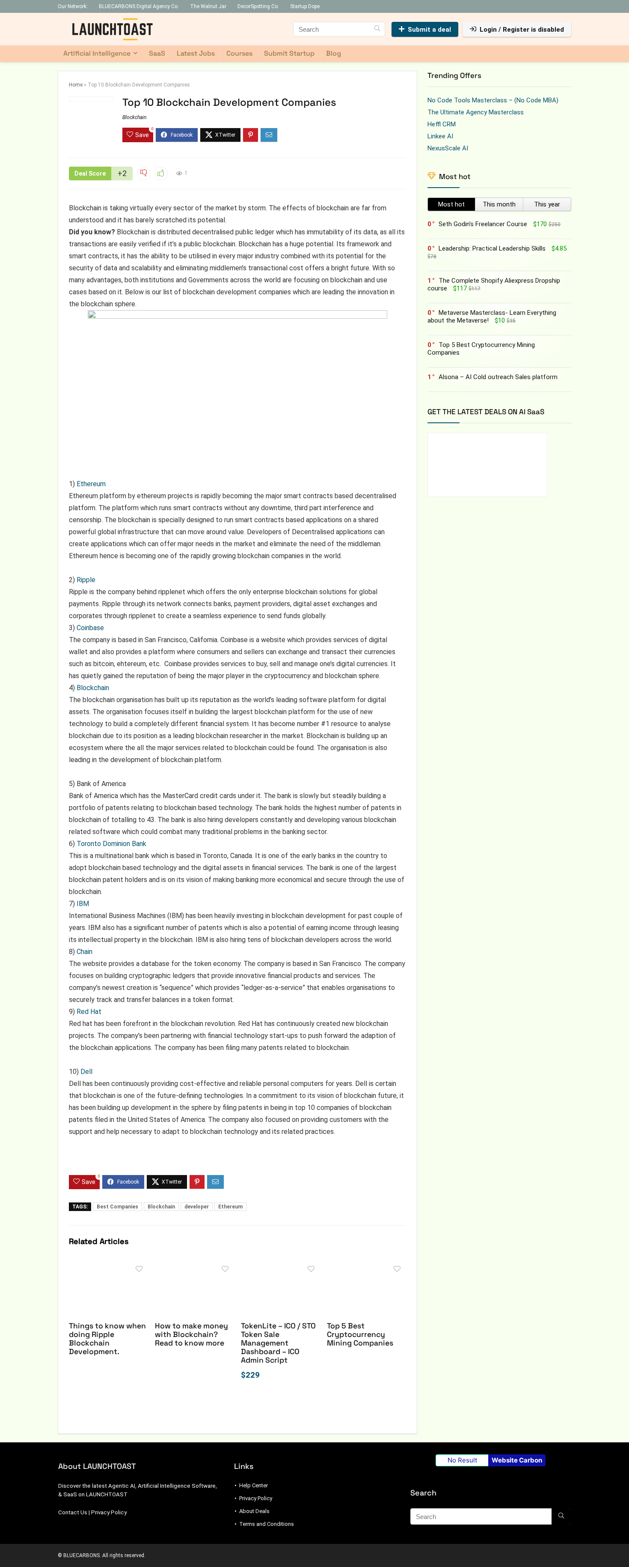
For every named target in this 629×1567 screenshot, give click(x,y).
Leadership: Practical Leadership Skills (492, 248)
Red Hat (89, 1012)
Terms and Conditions (266, 1524)
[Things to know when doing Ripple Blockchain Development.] (108, 1267)
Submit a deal (429, 29)
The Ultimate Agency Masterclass (475, 112)
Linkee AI (440, 136)
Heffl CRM (441, 124)
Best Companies (117, 1207)
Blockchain (134, 117)
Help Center (253, 1485)
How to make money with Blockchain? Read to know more (191, 1334)
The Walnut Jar (208, 6)
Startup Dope (305, 6)
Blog (333, 53)
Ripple (86, 580)
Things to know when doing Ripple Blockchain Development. (107, 1338)
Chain (84, 952)
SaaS (157, 53)
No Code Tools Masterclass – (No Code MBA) (492, 100)
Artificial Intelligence (97, 53)
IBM (83, 904)
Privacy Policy (109, 1512)
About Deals (254, 1511)
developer (196, 1207)
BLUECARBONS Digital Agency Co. (139, 6)
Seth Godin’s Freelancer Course (483, 224)
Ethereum (91, 484)
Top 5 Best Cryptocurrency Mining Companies (360, 1334)
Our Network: (73, 6)
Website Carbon (517, 1460)
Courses (239, 53)
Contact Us (72, 1512)
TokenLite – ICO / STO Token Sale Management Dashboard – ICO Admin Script (278, 1343)
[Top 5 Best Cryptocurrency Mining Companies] (366, 1267)
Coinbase (90, 628)
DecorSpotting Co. (258, 6)
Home (76, 85)
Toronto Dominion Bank (111, 844)
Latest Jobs (196, 53)
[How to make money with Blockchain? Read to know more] (194, 1267)
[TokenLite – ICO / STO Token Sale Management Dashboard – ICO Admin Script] (280, 1267)
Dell (86, 1072)
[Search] (377, 29)
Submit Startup (289, 53)
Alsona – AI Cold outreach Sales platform (498, 377)
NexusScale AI (447, 148)
